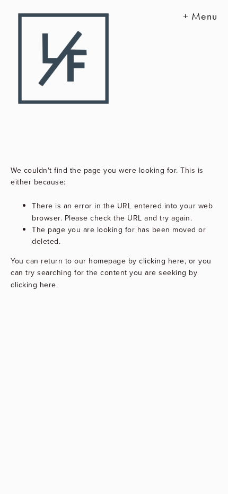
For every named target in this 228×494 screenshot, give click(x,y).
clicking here (162, 260)
